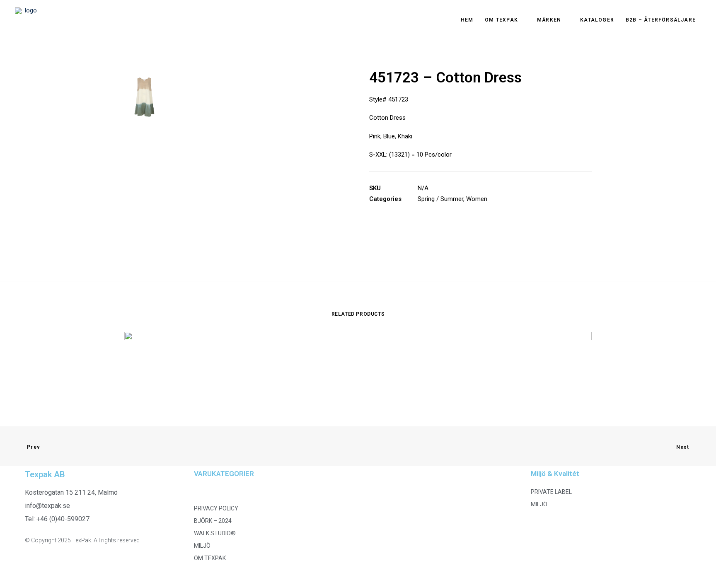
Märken (549, 20)
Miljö (202, 545)
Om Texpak (501, 20)
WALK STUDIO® (215, 533)
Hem (467, 20)
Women (476, 199)
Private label (551, 491)
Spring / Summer (440, 199)
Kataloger (597, 20)
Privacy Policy (216, 508)
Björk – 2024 (213, 520)
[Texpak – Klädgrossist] (27, 19)
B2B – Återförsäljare (661, 20)
